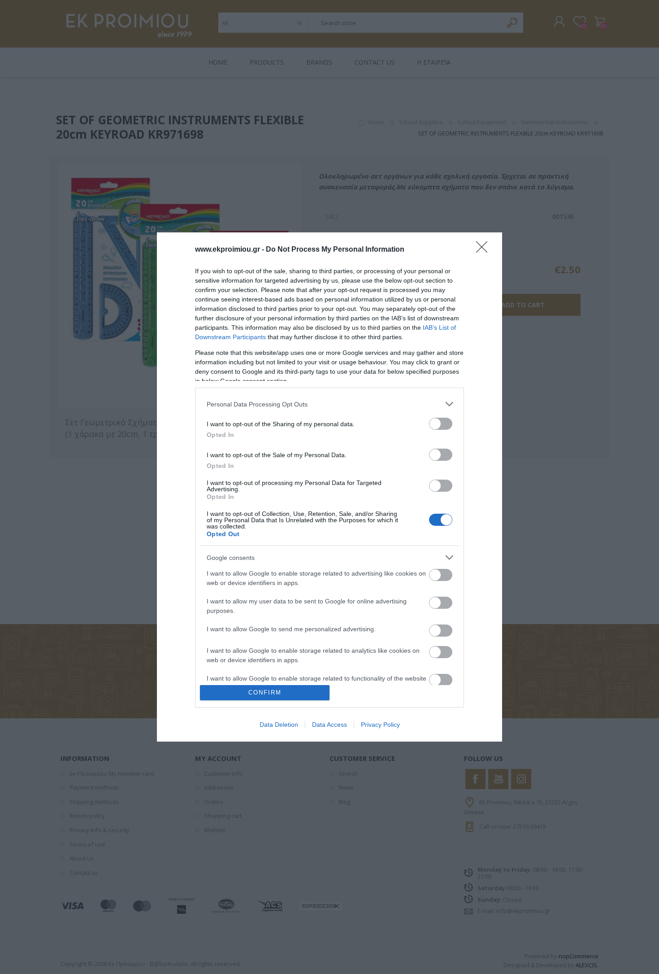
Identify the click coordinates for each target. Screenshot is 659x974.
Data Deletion (279, 724)
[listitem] (329, 404)
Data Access (329, 724)
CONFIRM (265, 692)
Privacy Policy (380, 724)
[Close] (484, 249)
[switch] (440, 424)
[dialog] (329, 486)
